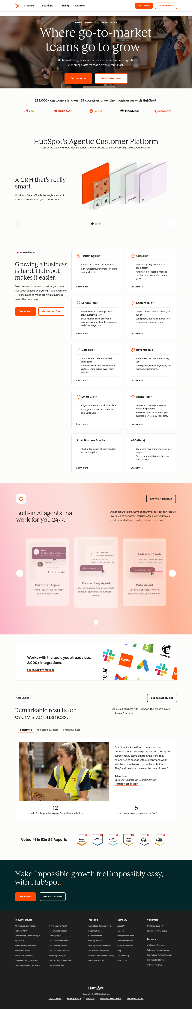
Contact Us (122, 960)
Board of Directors (125, 941)
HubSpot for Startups (156, 960)
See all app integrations (40, 669)
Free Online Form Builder (59, 941)
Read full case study (126, 784)
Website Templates (96, 960)
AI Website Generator (24, 956)
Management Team (125, 936)
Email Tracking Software (25, 946)
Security (90, 998)
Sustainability (123, 956)
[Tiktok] (122, 979)
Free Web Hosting (56, 965)
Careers (120, 931)
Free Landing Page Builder (60, 960)
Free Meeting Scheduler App (27, 936)
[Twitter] (96, 979)
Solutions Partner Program (158, 950)
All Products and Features (26, 926)
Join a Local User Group (157, 931)
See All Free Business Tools (99, 926)
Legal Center (55, 998)
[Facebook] (70, 979)
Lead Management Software (27, 965)
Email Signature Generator (99, 946)
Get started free (167, 5)
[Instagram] (79, 979)
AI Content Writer (22, 951)
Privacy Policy (74, 998)
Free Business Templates (98, 951)
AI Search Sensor (95, 936)
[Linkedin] (105, 979)
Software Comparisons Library (101, 956)
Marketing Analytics (57, 956)
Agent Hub (19, 941)
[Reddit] (113, 979)
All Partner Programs (156, 945)
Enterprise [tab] (26, 729)
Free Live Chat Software (59, 951)
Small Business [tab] (71, 729)
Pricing (65, 5)
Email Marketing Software (26, 960)
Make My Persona (95, 941)
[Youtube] (87, 979)
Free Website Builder (58, 931)
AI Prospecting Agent (58, 926)
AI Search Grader (95, 931)
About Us (121, 926)
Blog (119, 951)
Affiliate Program (154, 965)
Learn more (83, 287)
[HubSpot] (17, 5)
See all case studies (164, 697)
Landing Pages (55, 936)
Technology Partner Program (159, 955)
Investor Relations (125, 946)
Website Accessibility (111, 998)
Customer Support (155, 926)
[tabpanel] (96, 778)
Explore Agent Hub (161, 498)
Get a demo (145, 5)
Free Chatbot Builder (58, 946)
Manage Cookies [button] (135, 998)
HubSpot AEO (21, 931)
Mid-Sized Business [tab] (47, 729)
